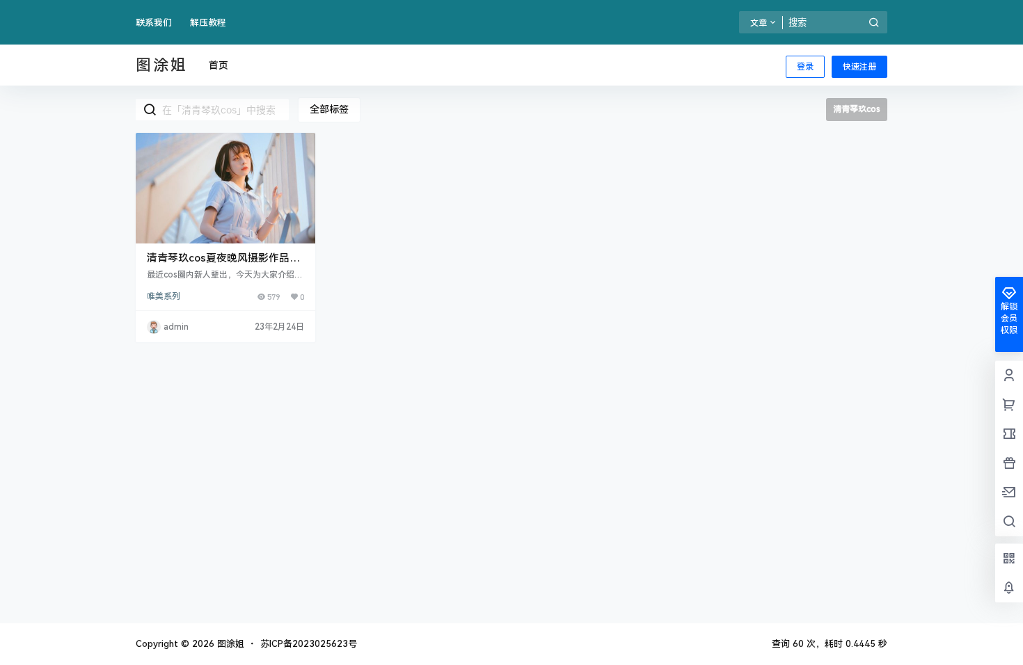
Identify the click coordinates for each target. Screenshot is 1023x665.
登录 (805, 67)
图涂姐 (229, 644)
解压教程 (208, 22)
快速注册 (859, 67)
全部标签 (329, 109)
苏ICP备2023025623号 (308, 644)
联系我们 (154, 22)
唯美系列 (163, 296)
